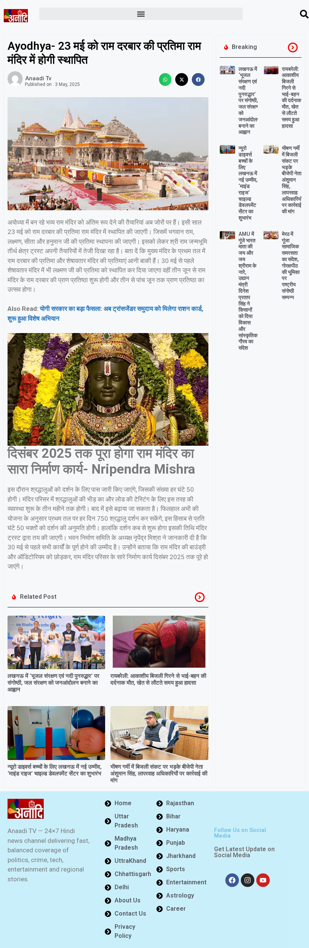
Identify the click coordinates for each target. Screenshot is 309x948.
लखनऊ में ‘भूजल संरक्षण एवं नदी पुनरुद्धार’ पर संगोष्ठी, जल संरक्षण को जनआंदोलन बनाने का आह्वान (53, 683)
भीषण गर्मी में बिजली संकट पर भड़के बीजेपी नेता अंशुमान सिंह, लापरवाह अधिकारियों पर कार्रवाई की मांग (158, 773)
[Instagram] (247, 880)
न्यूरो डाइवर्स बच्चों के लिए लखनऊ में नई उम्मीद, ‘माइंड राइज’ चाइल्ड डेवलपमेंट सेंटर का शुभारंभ (55, 770)
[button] (141, 14)
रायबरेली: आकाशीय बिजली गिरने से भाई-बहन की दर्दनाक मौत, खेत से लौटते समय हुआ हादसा (158, 679)
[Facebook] (232, 880)
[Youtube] (263, 880)
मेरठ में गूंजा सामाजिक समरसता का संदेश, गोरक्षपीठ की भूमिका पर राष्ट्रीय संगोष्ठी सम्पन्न (291, 265)
